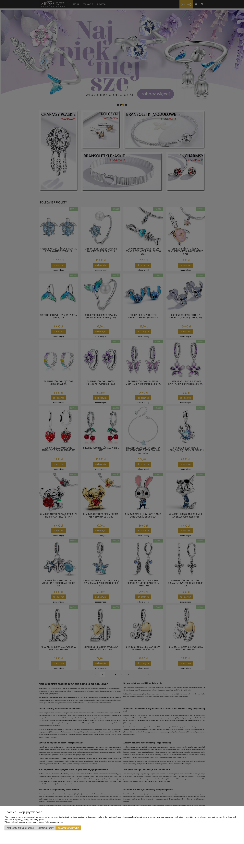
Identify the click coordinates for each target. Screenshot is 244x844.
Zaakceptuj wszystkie (68, 828)
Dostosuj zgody (46, 828)
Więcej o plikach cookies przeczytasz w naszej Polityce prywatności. (34, 822)
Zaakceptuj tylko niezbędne (20, 828)
